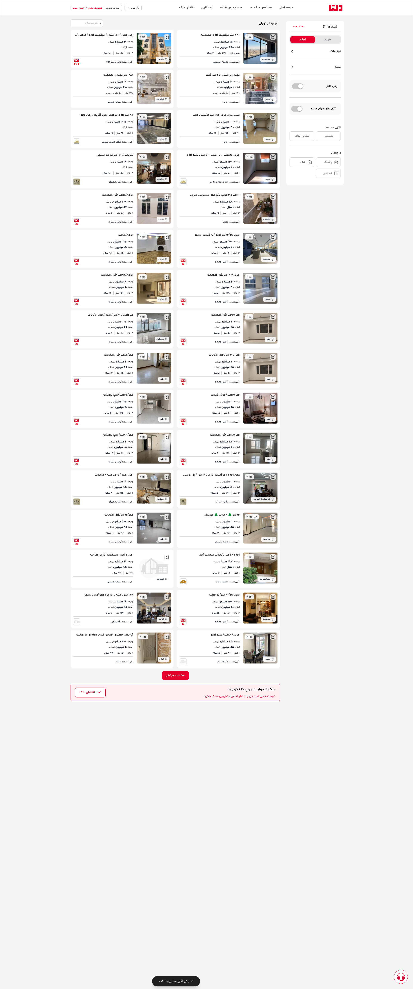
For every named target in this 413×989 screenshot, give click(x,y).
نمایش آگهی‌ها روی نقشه (176, 981)
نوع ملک (335, 51)
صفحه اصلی (286, 8)
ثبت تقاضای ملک (90, 692)
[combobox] (86, 23)
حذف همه (298, 26)
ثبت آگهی (207, 8)
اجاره (303, 39)
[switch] (298, 86)
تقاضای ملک (186, 8)
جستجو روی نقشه (231, 8)
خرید (327, 39)
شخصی (328, 136)
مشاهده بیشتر (175, 675)
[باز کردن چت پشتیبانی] (401, 977)
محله (338, 67)
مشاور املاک (301, 136)
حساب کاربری (113, 8)
